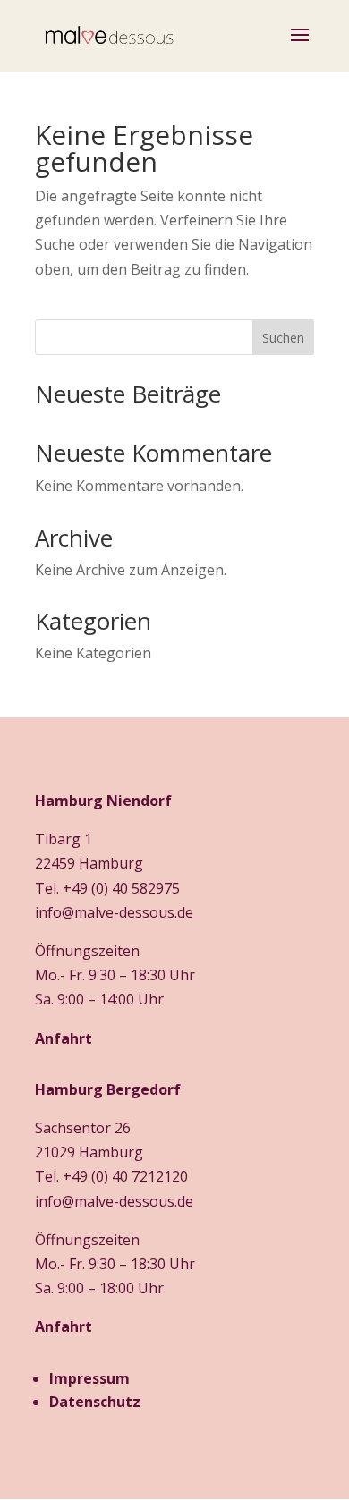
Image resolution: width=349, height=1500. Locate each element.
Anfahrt (63, 1038)
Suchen (283, 337)
